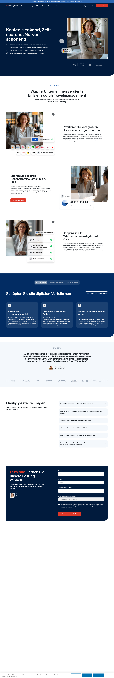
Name (60, 470)
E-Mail (60, 479)
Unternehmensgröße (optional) (67, 496)
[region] (57, 675)
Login (92, 5)
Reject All (86, 675)
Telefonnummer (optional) (65, 487)
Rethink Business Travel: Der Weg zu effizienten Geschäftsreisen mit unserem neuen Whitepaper (57, 1)
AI (105, 20)
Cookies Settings (76, 675)
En (86, 6)
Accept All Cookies (98, 675)
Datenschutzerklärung (70, 506)
